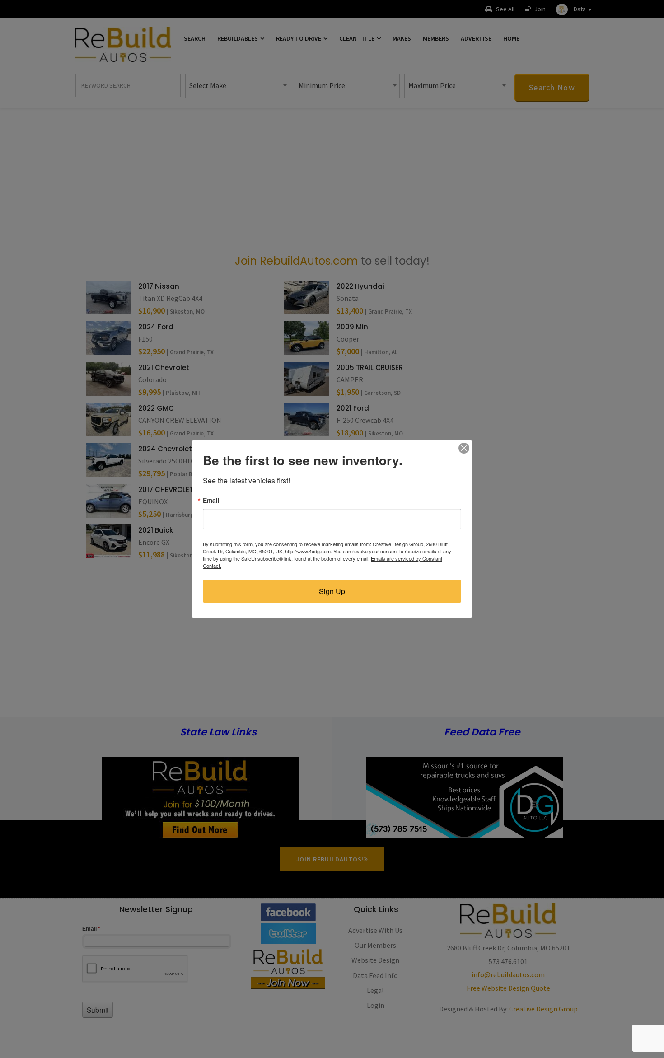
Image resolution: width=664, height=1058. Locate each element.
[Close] (463, 448)
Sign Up (332, 591)
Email (211, 500)
